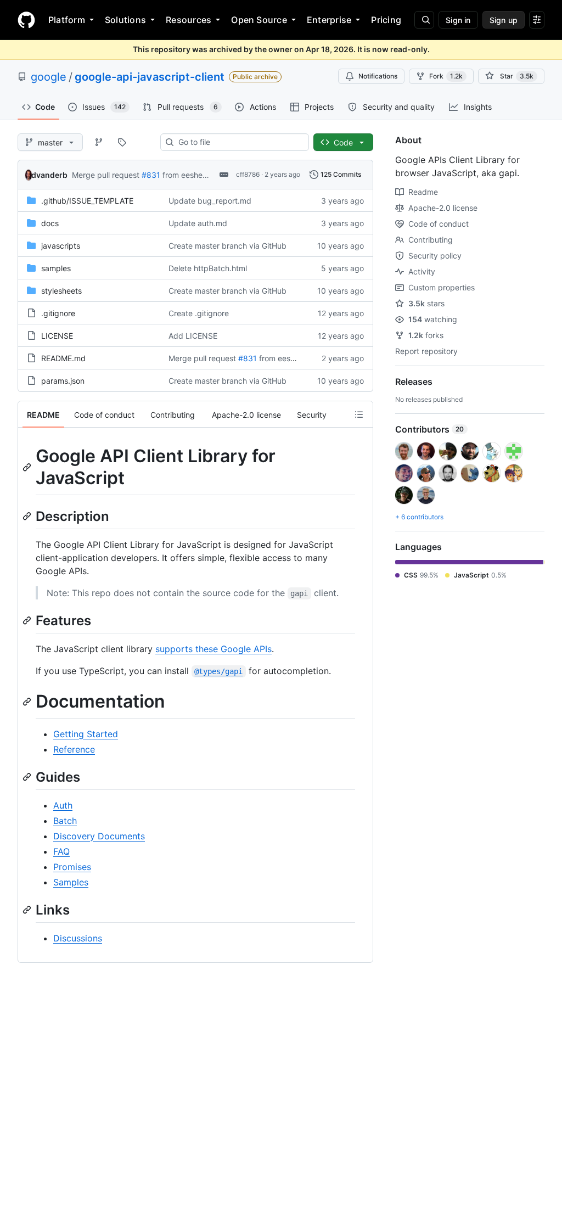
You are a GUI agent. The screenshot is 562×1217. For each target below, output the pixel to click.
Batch (65, 820)
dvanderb (49, 175)
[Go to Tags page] (121, 142)
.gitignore (58, 313)
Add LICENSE (192, 335)
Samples (70, 882)
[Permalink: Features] (28, 620)
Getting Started (85, 733)
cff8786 (248, 174)
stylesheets (61, 290)
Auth (62, 805)
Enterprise (329, 19)
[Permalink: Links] (28, 909)
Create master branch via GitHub (227, 245)
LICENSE (57, 335)
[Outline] (359, 414)
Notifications (377, 76)
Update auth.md (197, 223)
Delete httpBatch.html (207, 268)
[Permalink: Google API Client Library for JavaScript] (28, 467)
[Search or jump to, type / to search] (424, 20)
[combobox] (239, 142)
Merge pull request (105, 175)
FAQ (61, 851)
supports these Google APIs (213, 648)
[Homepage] (26, 20)
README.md (63, 358)
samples (56, 268)
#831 (151, 175)
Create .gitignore (198, 313)
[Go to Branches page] (98, 142)
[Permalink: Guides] (28, 776)
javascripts (60, 245)
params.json (63, 380)
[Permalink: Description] (28, 516)
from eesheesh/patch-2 (204, 175)
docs (50, 223)
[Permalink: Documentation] (28, 701)
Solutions (125, 19)
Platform (66, 19)
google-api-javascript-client (149, 76)
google (48, 76)
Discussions (77, 938)
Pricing (386, 19)
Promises (72, 866)
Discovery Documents (99, 836)
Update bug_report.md (209, 200)
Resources (188, 19)
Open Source (259, 19)
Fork (446, 76)
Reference (74, 749)
